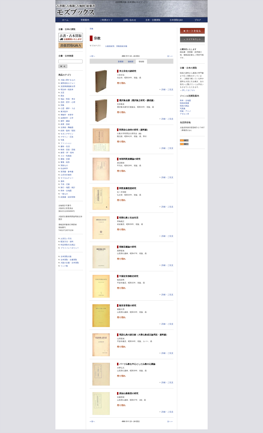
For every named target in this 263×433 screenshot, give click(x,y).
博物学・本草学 (67, 115)
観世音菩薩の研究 (127, 305)
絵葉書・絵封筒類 (68, 197)
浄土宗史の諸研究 (127, 71)
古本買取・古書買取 (69, 260)
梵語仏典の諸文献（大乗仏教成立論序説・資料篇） (143, 334)
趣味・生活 (65, 146)
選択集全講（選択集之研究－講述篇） (137, 100)
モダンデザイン (67, 134)
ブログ (198, 20)
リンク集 (64, 266)
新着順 (120, 62)
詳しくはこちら (188, 90)
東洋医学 (64, 112)
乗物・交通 (65, 159)
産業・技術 (65, 124)
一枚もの (64, 194)
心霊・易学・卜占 (68, 108)
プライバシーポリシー (70, 248)
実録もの (64, 165)
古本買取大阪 (66, 256)
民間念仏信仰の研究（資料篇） (134, 129)
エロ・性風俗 (66, 156)
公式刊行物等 (66, 175)
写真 (62, 140)
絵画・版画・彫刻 (68, 131)
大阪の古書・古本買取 (70, 263)
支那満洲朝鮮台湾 (68, 86)
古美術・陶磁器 (67, 127)
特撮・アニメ (185, 111)
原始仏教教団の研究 (128, 393)
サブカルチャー (67, 178)
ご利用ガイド (106, 20)
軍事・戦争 (65, 162)
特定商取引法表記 (68, 245)
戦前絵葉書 (184, 103)
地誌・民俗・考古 (68, 99)
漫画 (62, 181)
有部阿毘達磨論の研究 (129, 159)
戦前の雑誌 (184, 106)
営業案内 (85, 20)
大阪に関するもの (68, 80)
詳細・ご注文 (167, 89)
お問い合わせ (129, 20)
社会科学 (64, 168)
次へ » (169, 56)
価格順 (130, 62)
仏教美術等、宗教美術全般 (116, 46)
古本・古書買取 (153, 20)
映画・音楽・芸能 (68, 150)
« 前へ (92, 56)
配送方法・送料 (67, 242)
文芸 (62, 93)
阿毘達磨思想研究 (127, 188)
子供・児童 (65, 184)
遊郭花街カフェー (68, 83)
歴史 (62, 96)
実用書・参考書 (67, 172)
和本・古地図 (66, 191)
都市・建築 (65, 121)
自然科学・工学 (67, 118)
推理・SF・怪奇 (67, 153)
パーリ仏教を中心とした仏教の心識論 (137, 364)
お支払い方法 (66, 238)
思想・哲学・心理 (68, 102)
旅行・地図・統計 (68, 187)
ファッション (66, 143)
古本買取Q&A (176, 20)
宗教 (91, 29)
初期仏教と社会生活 (128, 217)
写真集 (182, 109)
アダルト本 (184, 114)
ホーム (65, 20)
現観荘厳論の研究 (127, 247)
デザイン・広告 (67, 137)
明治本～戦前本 (67, 89)
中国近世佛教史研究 (128, 276)
